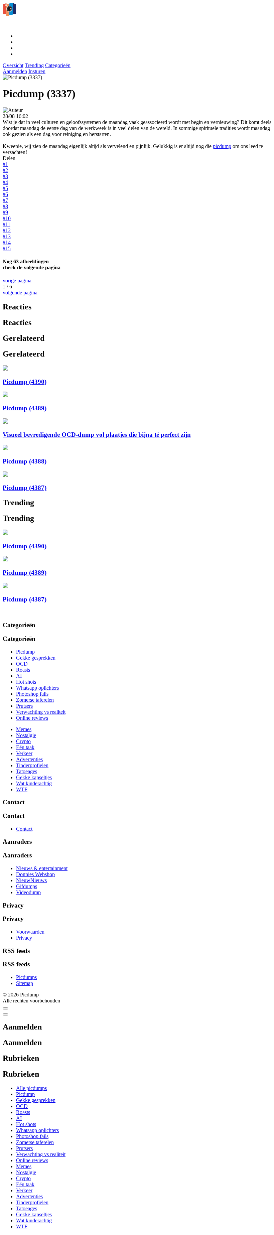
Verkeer (24, 753)
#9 (5, 212)
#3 (5, 176)
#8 (5, 206)
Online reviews (32, 718)
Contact (24, 829)
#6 (5, 194)
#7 (5, 200)
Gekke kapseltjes (34, 777)
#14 (7, 242)
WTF (21, 789)
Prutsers (24, 706)
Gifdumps (26, 886)
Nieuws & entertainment (41, 868)
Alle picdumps (31, 1088)
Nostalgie (26, 735)
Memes (23, 729)
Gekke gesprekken (35, 658)
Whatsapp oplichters (37, 688)
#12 (7, 230)
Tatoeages (26, 771)
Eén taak (25, 747)
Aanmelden (15, 71)
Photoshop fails (32, 694)
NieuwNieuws (31, 880)
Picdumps (26, 977)
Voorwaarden (30, 932)
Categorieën (58, 65)
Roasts (23, 670)
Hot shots (26, 682)
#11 (6, 224)
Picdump (25, 652)
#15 (7, 248)
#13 (7, 236)
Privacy (24, 938)
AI (19, 676)
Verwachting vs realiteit (40, 712)
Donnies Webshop (35, 874)
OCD (22, 664)
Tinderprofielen (32, 765)
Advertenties (29, 759)
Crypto (23, 741)
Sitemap (24, 983)
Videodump (28, 892)
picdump (222, 146)
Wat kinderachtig (34, 783)
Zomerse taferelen (35, 700)
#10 (7, 218)
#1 (5, 164)
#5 (5, 188)
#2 (5, 170)
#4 (5, 182)
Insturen (36, 71)
